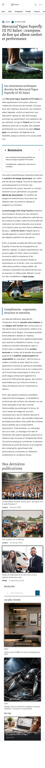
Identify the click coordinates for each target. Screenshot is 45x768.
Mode (4, 581)
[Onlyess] (15, 4)
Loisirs (5, 507)
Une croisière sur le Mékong (13, 539)
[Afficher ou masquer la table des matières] (31, 150)
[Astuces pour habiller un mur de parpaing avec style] (22, 625)
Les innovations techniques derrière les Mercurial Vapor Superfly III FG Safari (20, 158)
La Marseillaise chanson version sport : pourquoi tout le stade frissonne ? (22, 502)
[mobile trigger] (4, 4)
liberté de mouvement (12, 195)
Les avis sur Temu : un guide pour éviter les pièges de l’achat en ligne (21, 733)
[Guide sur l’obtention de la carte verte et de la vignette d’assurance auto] (22, 559)
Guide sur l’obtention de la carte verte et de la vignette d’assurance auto (19, 576)
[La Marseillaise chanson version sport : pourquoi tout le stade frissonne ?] (22, 486)
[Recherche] (35, 4)
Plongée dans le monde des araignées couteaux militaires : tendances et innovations (22, 707)
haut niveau (28, 276)
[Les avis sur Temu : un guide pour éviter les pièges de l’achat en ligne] (22, 728)
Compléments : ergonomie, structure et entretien (20, 165)
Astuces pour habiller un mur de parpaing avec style (22, 653)
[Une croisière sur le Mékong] (22, 523)
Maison (6, 649)
